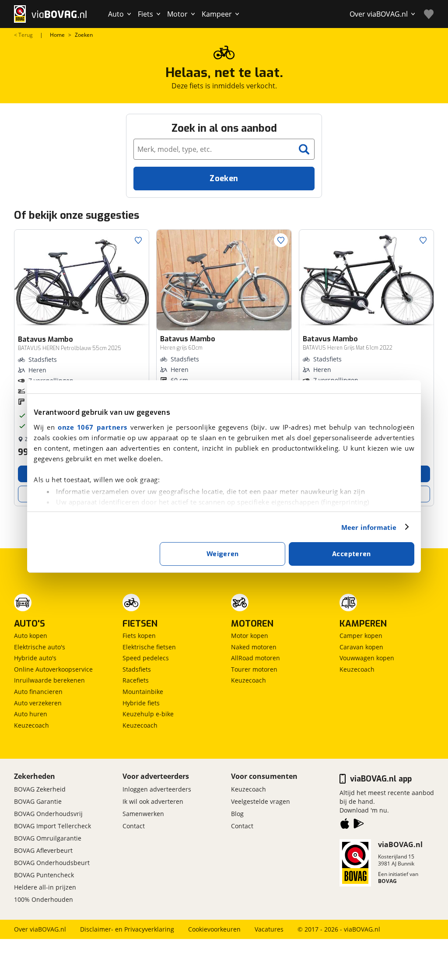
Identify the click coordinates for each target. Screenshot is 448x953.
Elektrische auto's (39, 647)
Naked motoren (253, 647)
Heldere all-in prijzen (45, 887)
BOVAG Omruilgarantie (47, 838)
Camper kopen (361, 635)
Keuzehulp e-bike (148, 714)
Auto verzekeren (38, 703)
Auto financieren (38, 691)
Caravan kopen (361, 647)
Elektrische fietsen (149, 647)
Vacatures (269, 929)
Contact (133, 826)
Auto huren (30, 714)
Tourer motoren (254, 669)
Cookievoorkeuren (214, 929)
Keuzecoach (31, 725)
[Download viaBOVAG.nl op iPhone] (345, 825)
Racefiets (135, 680)
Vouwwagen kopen (367, 658)
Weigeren (222, 554)
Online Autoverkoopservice (53, 669)
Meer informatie (369, 527)
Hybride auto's (35, 658)
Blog (237, 813)
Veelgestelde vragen (260, 801)
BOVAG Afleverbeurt (43, 850)
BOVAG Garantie (38, 801)
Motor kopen (249, 635)
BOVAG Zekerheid (40, 789)
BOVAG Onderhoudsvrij (48, 813)
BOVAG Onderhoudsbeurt (52, 862)
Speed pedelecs (145, 658)
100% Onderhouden (43, 899)
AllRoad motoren (255, 658)
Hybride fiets (141, 703)
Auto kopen (30, 635)
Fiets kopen (139, 635)
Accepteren (351, 554)
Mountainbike (142, 691)
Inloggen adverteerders (156, 789)
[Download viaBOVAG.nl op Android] (359, 825)
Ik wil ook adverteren (152, 801)
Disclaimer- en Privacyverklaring (127, 929)
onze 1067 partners (92, 427)
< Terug (23, 35)
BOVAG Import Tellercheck (52, 826)
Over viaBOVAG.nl (40, 929)
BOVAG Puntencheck (44, 875)
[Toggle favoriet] (138, 240)
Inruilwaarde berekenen (49, 680)
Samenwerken (143, 813)
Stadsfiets (136, 669)
